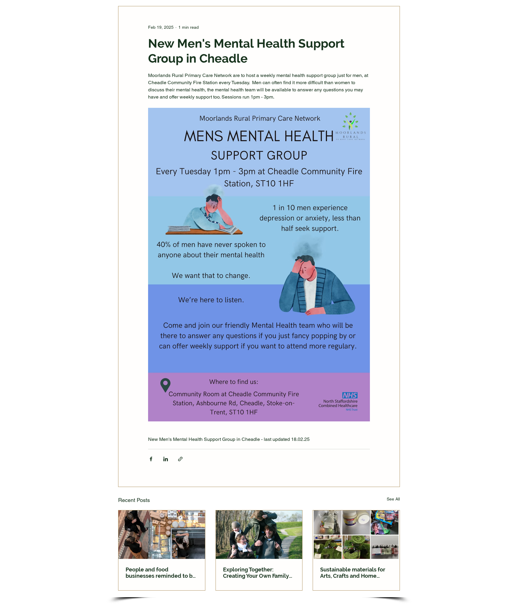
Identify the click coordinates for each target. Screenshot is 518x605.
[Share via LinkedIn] (165, 459)
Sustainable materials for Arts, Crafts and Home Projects (352, 572)
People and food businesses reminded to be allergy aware (161, 572)
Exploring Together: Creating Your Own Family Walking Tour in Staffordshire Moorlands (256, 572)
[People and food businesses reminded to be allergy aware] (161, 534)
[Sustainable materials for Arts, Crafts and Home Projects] (356, 534)
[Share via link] (180, 459)
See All (393, 499)
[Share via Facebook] (151, 459)
